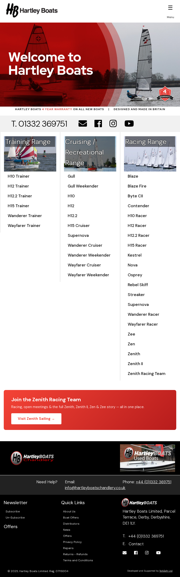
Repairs (68, 548)
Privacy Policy (72, 542)
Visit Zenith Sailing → (36, 418)
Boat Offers (71, 517)
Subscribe (13, 511)
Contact (136, 543)
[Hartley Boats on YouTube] (129, 123)
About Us (69, 511)
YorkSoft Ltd (165, 570)
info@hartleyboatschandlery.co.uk (95, 487)
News (66, 530)
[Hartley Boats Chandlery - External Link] (32, 457)
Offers (67, 536)
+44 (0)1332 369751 (153, 481)
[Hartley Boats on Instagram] (113, 123)
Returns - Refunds (75, 554)
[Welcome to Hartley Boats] (90, 66)
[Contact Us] (83, 123)
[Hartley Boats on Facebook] (98, 123)
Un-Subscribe (15, 517)
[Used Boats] (147, 457)
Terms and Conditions (78, 560)
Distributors (71, 524)
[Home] (32, 10)
